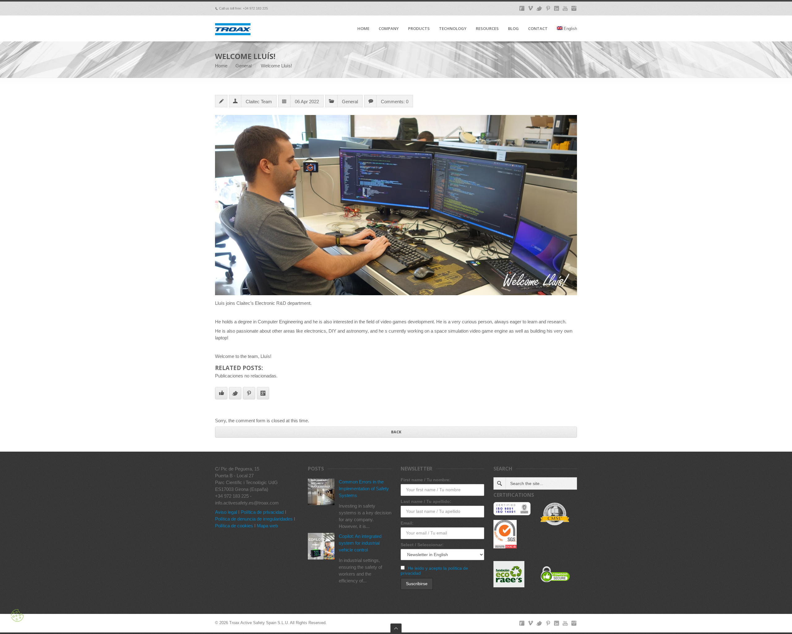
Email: (407, 523)
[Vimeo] (530, 8)
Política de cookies (234, 525)
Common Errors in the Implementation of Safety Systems (364, 488)
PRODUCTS (419, 28)
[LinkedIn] (556, 8)
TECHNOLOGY (453, 28)
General (243, 65)
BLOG (513, 28)
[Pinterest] (548, 8)
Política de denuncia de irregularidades (254, 518)
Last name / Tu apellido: (426, 501)
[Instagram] (574, 8)
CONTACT (538, 28)
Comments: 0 (394, 101)
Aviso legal (226, 512)
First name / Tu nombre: (426, 479)
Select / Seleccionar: (422, 544)
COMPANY (389, 28)
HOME (363, 28)
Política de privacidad (262, 512)
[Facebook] (522, 8)
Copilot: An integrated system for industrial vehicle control (360, 543)
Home (221, 65)
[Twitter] (539, 8)
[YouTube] (565, 8)
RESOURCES (487, 28)
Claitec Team (259, 101)
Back (396, 432)
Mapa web (267, 525)
